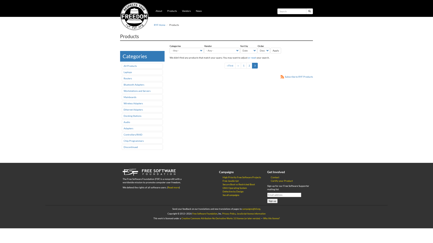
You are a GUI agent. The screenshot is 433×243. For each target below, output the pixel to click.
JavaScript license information (251, 213)
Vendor (208, 46)
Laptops (128, 72)
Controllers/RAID (133, 134)
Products (172, 10)
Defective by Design (233, 191)
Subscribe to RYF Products (299, 76)
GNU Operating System (235, 187)
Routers (128, 78)
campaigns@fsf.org (251, 209)
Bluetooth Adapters (134, 84)
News (199, 10)
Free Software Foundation (204, 213)
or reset (252, 57)
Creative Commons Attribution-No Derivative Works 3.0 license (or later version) (220, 218)
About (159, 10)
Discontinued (131, 147)
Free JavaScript (231, 180)
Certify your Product (282, 180)
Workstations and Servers (137, 90)
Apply (276, 50)
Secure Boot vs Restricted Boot (239, 184)
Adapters (128, 128)
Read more (173, 187)
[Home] (135, 16)
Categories (175, 46)
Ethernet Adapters (133, 109)
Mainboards (130, 97)
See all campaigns (231, 195)
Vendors (186, 10)
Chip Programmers (134, 140)
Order (261, 46)
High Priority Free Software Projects (242, 177)
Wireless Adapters (133, 103)
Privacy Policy (229, 213)
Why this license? (271, 218)
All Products (130, 65)
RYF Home (159, 24)
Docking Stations (132, 115)
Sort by (244, 46)
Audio (127, 122)
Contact (275, 177)
